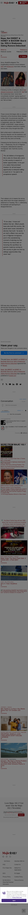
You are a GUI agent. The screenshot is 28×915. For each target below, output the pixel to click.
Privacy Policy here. (17, 897)
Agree (14, 900)
